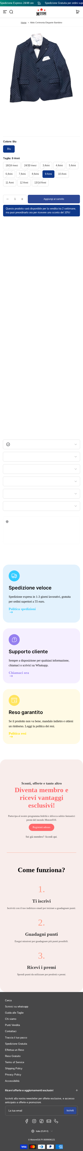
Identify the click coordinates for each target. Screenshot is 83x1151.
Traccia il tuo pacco (16, 1037)
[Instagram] (34, 1121)
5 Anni (72, 165)
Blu (9, 149)
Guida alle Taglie (14, 1012)
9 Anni (48, 174)
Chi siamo (10, 1019)
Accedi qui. (51, 836)
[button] (11, 11)
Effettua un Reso (14, 1050)
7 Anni (22, 174)
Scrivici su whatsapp (16, 1006)
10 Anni (62, 174)
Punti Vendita (12, 1025)
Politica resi (17, 733)
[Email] (49, 1121)
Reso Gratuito (12, 1056)
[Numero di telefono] (56, 1121)
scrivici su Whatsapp (35, 665)
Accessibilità (12, 1081)
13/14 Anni (40, 182)
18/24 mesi (12, 165)
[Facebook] (27, 1121)
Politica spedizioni (22, 609)
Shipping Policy (13, 1068)
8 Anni (35, 174)
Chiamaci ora (19, 673)
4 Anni (59, 165)
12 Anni (24, 182)
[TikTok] (41, 1121)
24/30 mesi (30, 165)
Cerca (8, 1000)
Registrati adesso (41, 827)
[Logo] (41, 12)
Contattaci (10, 1031)
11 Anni (10, 182)
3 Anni (46, 165)
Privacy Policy (13, 1074)
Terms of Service (14, 1062)
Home (23, 22)
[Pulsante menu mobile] (5, 11)
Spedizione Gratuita (16, 1044)
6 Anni (9, 174)
